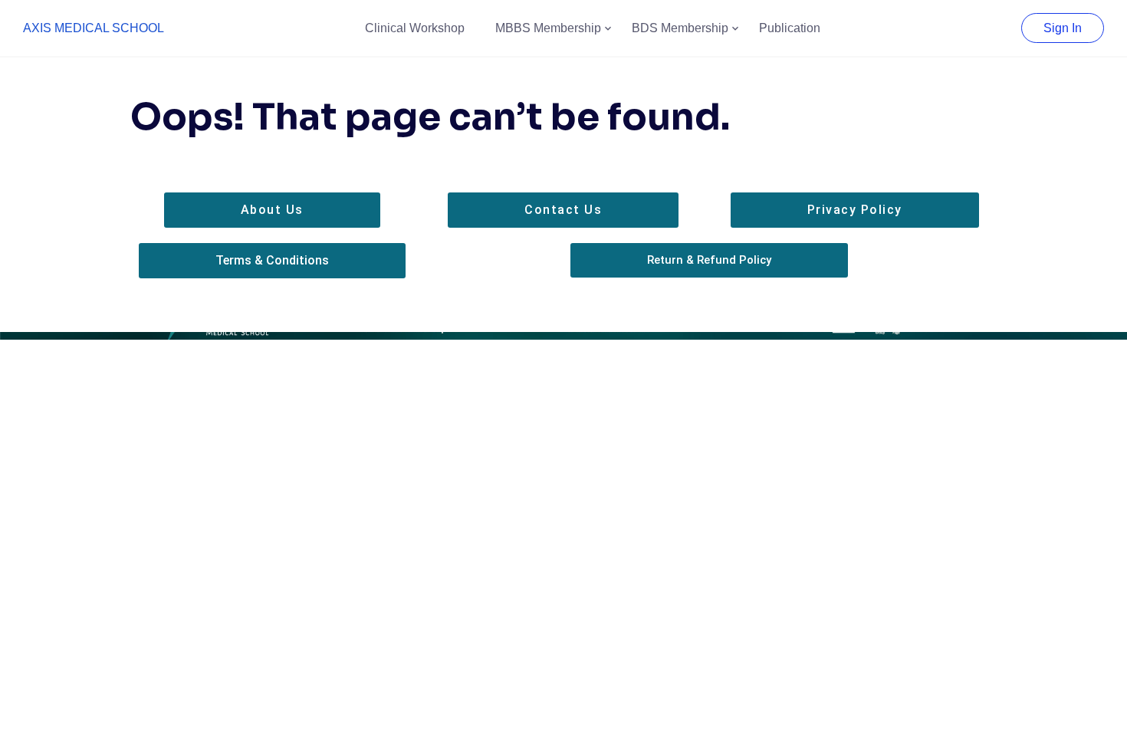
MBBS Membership (548, 28)
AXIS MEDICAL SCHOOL (93, 28)
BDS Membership (680, 28)
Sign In (1062, 28)
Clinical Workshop (415, 28)
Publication (789, 28)
